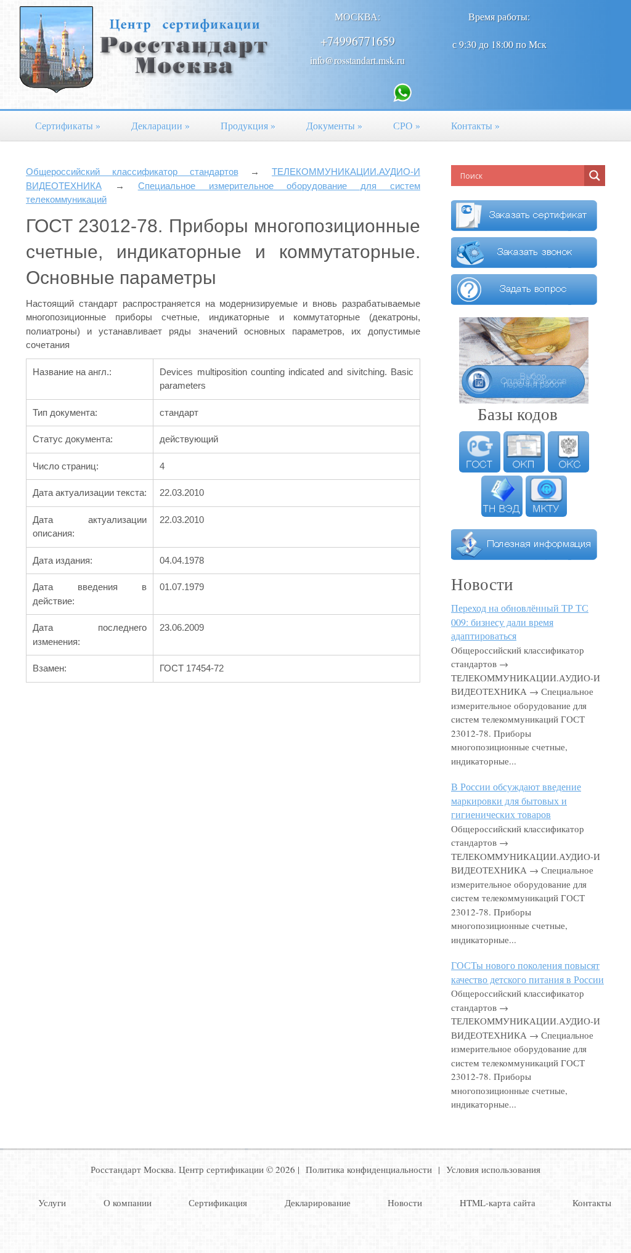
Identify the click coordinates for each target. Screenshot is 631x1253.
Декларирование (318, 1202)
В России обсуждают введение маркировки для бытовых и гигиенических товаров (516, 800)
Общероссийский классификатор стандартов (132, 171)
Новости (405, 1202)
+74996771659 (357, 41)
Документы (334, 125)
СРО (406, 125)
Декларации (160, 125)
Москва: (357, 16)
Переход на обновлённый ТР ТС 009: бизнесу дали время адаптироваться (519, 621)
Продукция (248, 125)
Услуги (52, 1202)
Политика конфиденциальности (369, 1169)
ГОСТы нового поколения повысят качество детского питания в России (527, 972)
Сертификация (218, 1202)
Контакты (475, 125)
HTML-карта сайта (497, 1202)
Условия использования (493, 1169)
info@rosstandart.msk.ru (357, 60)
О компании (128, 1202)
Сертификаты (67, 125)
